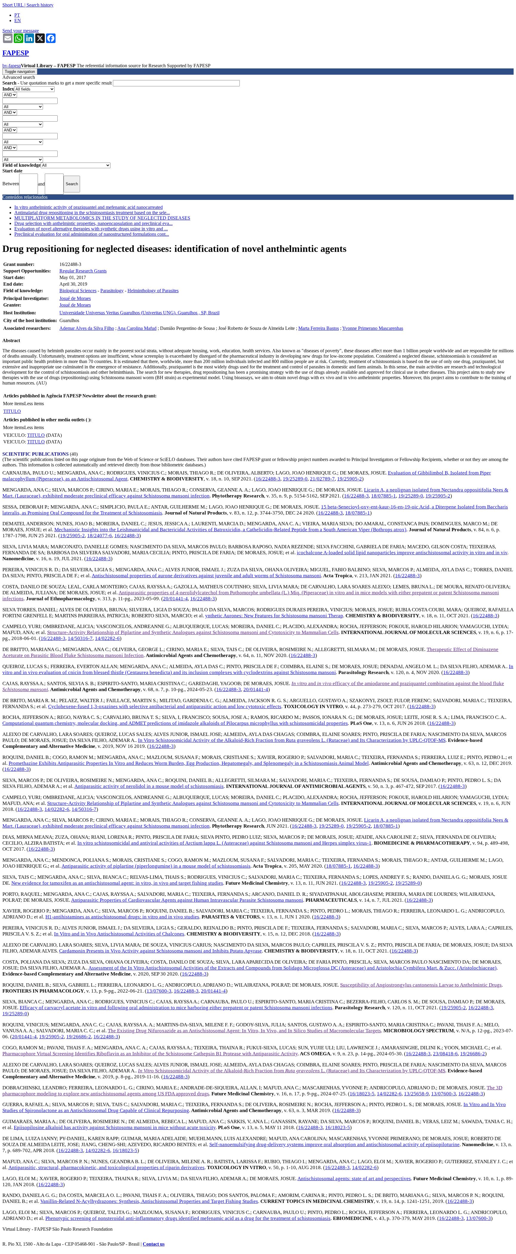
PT (17, 15)
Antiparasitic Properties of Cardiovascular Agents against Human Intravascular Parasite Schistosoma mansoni (187, 900)
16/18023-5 (362, 1094)
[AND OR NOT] (9, 94)
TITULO (12, 411)
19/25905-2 (349, 479)
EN (17, 20)
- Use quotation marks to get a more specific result (57, 82)
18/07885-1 (383, 496)
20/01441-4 (175, 598)
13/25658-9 (416, 1094)
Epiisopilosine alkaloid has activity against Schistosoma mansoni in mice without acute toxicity (115, 1127)
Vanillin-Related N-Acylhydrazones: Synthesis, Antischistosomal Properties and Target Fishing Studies (149, 1201)
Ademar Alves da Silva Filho (86, 328)
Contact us (154, 1244)
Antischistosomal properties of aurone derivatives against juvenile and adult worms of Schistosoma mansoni (206, 575)
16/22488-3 (268, 479)
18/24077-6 (99, 535)
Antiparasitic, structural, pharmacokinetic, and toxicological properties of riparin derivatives (106, 1167)
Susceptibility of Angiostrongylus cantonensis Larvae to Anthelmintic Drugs (421, 985)
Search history (40, 4)
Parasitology (112, 290)
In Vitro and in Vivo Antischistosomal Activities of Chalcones (119, 934)
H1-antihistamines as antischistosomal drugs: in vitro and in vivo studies (122, 917)
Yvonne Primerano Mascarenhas (372, 328)
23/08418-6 (445, 1054)
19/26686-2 (78, 1036)
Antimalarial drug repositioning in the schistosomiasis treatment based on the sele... (92, 212)
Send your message (20, 30)
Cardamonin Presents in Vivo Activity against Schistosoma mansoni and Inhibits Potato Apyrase (160, 951)
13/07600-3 (159, 991)
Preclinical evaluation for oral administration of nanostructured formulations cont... (91, 234)
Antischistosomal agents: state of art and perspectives (354, 1178)
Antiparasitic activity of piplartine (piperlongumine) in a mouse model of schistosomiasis (156, 866)
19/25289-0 (295, 479)
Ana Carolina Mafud (136, 328)
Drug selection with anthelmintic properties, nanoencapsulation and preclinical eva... (93, 223)
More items (13, 403)
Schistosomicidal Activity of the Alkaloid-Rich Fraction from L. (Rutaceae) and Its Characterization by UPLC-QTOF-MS (291, 1071)
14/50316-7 (80, 638)
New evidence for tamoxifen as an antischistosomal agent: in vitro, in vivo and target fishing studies (117, 883)
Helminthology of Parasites (153, 290)
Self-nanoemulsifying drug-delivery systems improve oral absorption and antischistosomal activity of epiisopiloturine (334, 1144)
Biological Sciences (77, 290)
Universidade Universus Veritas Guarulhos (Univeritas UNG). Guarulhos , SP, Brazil (139, 312)
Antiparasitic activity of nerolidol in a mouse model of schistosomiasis (149, 786)
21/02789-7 (322, 479)
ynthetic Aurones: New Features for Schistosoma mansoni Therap (274, 615)
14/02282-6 (107, 638)
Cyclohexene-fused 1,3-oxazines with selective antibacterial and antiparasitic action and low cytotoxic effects (164, 706)
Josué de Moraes (75, 298)
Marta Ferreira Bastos (318, 328)
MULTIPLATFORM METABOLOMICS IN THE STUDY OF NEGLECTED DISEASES (102, 218)
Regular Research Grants (83, 270)
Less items (34, 403)
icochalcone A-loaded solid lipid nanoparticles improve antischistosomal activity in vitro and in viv (402, 552)
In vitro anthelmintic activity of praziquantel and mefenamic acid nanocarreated (88, 207)
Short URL (12, 4)
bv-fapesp (11, 65)
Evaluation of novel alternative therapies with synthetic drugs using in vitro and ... (91, 228)
